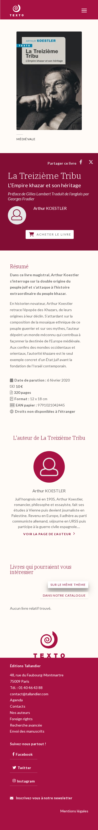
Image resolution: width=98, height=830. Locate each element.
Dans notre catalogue (64, 595)
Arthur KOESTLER (49, 490)
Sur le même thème (68, 585)
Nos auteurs (20, 712)
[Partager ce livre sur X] (90, 162)
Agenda (16, 700)
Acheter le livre (54, 235)
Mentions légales (74, 811)
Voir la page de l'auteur (47, 534)
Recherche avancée (26, 725)
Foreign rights (21, 719)
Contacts (17, 706)
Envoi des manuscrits (27, 731)
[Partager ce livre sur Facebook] (80, 162)
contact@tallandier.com (29, 694)
